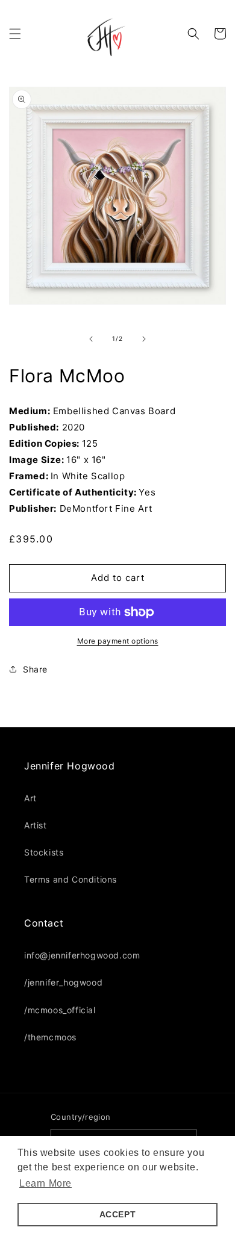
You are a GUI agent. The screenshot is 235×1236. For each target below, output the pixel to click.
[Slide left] (91, 339)
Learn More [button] (45, 1183)
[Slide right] (144, 339)
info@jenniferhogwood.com (82, 955)
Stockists (43, 852)
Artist (35, 825)
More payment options (117, 640)
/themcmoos (50, 1037)
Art (30, 798)
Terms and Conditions (70, 879)
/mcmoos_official (60, 1010)
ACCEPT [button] (117, 1214)
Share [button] (35, 669)
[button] (15, 33)
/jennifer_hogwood (63, 982)
